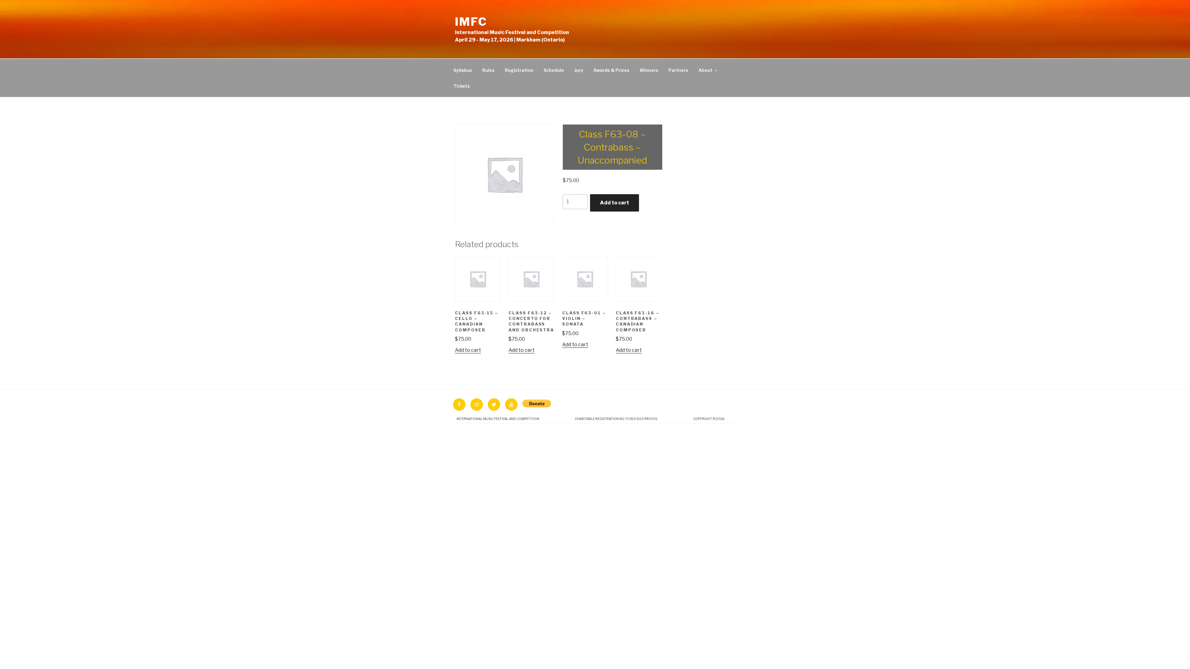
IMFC (471, 21)
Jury (578, 70)
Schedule (554, 70)
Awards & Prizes (611, 70)
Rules (488, 70)
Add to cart (614, 203)
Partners (678, 70)
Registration (519, 70)
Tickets (461, 86)
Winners (649, 70)
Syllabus (462, 70)
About (705, 70)
